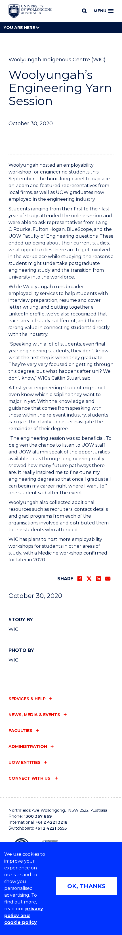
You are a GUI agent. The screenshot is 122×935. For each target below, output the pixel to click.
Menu (100, 10)
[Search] (84, 10)
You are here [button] (19, 27)
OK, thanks (86, 886)
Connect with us (30, 778)
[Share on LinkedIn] (98, 578)
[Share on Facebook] (79, 578)
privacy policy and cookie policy (23, 915)
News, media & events (34, 714)
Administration (28, 746)
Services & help (27, 698)
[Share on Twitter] (89, 578)
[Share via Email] (108, 578)
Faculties (20, 730)
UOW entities (25, 762)
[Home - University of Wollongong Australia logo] (30, 11)
